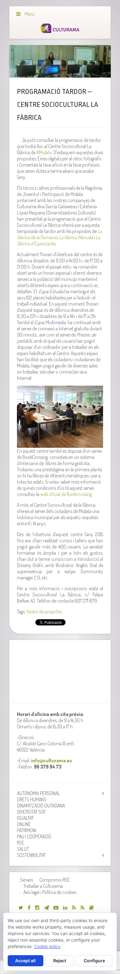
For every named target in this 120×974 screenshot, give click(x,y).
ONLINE (24, 824)
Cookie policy (47, 946)
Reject (59, 960)
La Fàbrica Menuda (76, 237)
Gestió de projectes (44, 611)
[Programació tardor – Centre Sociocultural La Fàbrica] (60, 61)
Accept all (25, 960)
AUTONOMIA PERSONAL (38, 793)
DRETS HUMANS (31, 799)
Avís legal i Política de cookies (49, 892)
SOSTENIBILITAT (31, 855)
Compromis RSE (54, 880)
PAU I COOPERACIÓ (34, 836)
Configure (94, 960)
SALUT (23, 849)
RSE (20, 843)
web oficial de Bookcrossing (66, 494)
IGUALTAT (25, 818)
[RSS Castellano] (83, 907)
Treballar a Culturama (43, 886)
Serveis (26, 880)
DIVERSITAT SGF (31, 812)
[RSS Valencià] (74, 907)
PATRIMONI (26, 830)
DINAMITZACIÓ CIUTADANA (41, 805)
